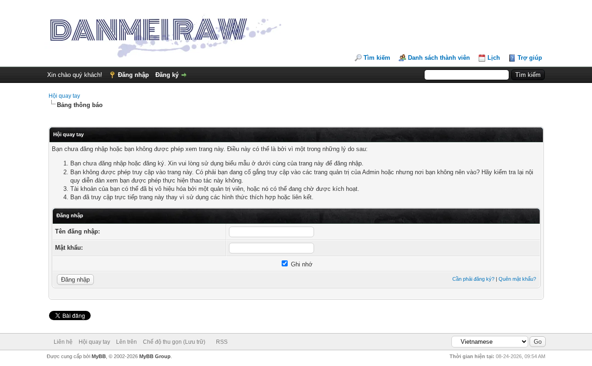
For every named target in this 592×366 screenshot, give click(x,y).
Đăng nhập (133, 74)
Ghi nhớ (301, 264)
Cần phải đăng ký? (473, 279)
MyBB (99, 356)
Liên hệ (63, 342)
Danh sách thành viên (439, 57)
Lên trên (126, 342)
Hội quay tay (64, 96)
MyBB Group (155, 356)
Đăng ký (167, 74)
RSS (222, 342)
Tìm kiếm (377, 57)
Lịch (493, 57)
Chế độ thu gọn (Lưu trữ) (174, 342)
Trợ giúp (530, 57)
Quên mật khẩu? (517, 279)
